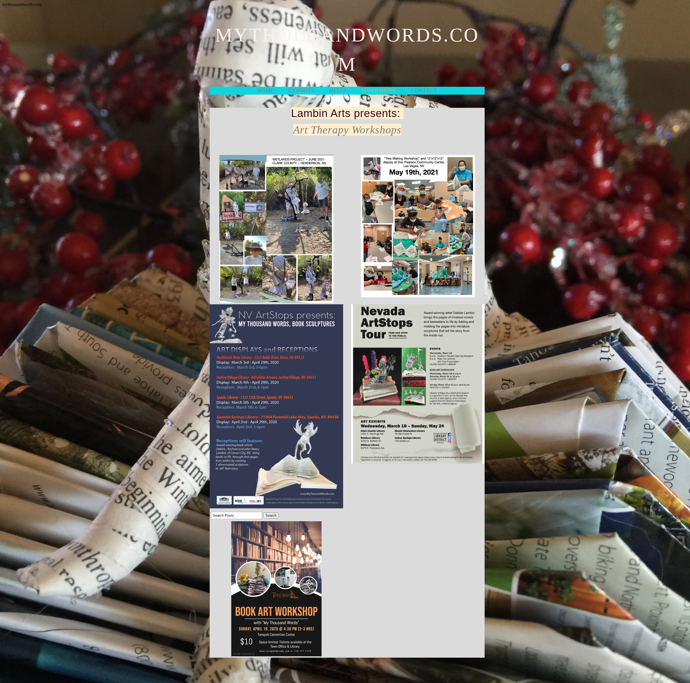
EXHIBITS (301, 90)
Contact (424, 90)
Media (338, 90)
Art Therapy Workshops (347, 130)
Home (265, 90)
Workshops (379, 90)
